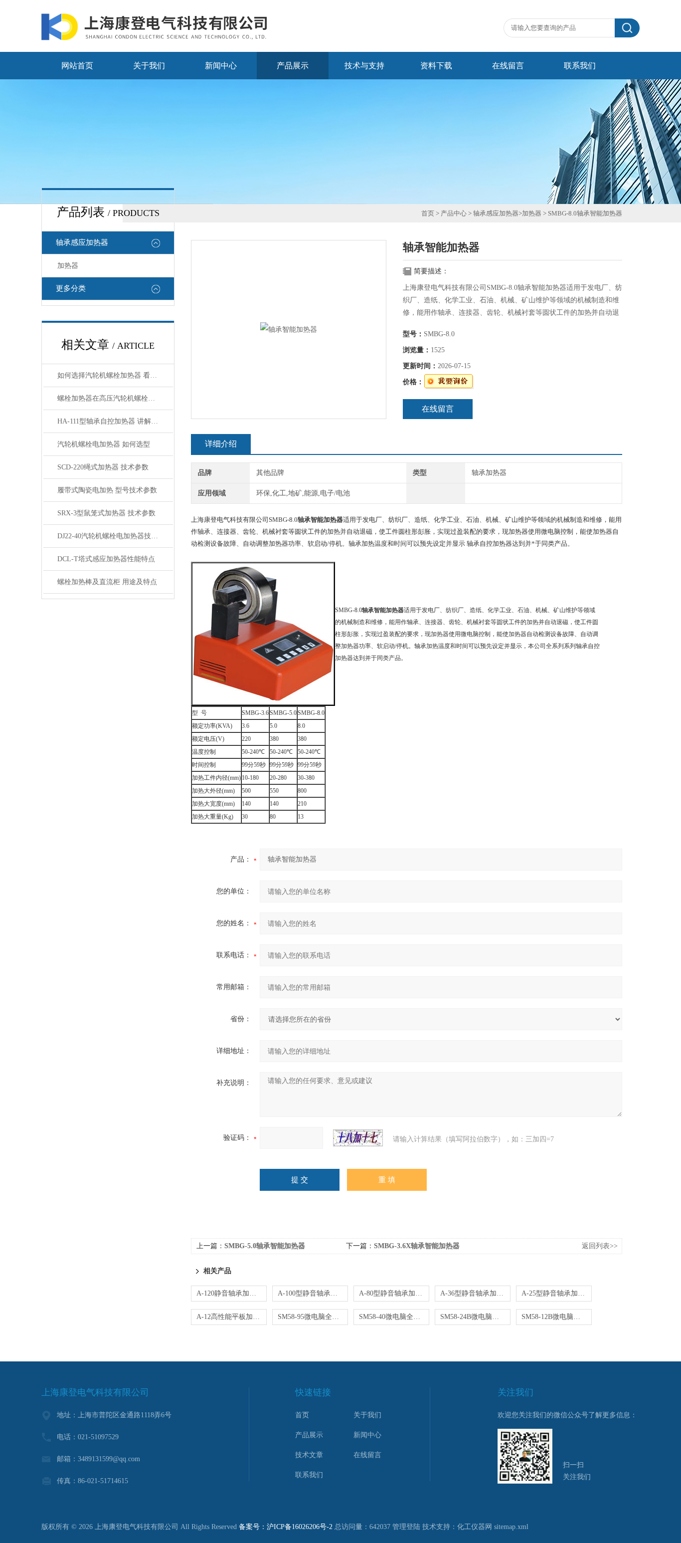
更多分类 (71, 288)
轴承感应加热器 (82, 242)
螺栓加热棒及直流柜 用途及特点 (107, 582)
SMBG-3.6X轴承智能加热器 (417, 1246)
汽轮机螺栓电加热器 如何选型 (103, 444)
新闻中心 (221, 65)
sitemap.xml (511, 1527)
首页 (427, 213)
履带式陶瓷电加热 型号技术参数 (107, 490)
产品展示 (293, 65)
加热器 (67, 265)
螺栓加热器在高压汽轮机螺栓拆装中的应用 (115, 398)
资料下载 (436, 65)
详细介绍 (221, 444)
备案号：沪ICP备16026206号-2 (286, 1527)
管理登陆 (406, 1527)
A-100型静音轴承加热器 (313, 1293)
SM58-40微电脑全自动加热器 (394, 1317)
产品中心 (454, 213)
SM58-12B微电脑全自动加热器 (556, 1317)
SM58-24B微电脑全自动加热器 (475, 1317)
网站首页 (77, 65)
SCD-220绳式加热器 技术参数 (103, 467)
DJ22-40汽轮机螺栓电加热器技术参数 (114, 536)
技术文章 (309, 1455)
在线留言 (508, 65)
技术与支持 (364, 65)
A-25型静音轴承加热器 (556, 1293)
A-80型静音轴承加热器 (394, 1293)
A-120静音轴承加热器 (229, 1293)
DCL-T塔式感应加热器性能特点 (106, 559)
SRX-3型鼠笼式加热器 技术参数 (106, 513)
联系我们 (580, 65)
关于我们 (149, 65)
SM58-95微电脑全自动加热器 (313, 1317)
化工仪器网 (474, 1527)
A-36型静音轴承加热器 (475, 1293)
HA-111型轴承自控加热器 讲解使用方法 (115, 421)
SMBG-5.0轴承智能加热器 (264, 1246)
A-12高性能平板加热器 (231, 1317)
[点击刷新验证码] (358, 1137)
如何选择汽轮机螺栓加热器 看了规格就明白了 (115, 375)
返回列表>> (600, 1246)
